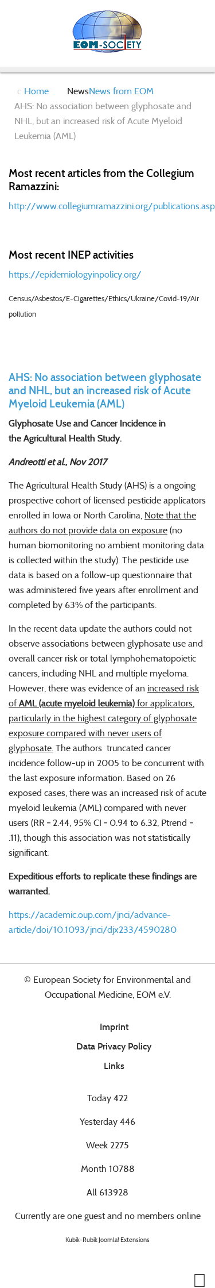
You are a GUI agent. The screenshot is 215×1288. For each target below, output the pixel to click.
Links (114, 1065)
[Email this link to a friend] (203, 423)
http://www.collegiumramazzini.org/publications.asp (112, 206)
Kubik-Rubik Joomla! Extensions (107, 1240)
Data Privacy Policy (113, 1046)
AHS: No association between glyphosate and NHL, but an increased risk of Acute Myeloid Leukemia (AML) (105, 390)
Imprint (114, 1026)
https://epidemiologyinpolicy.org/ (75, 274)
